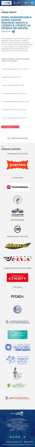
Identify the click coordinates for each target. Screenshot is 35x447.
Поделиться (10, 127)
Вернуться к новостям (19, 138)
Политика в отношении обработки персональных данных (17, 444)
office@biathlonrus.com (19, 430)
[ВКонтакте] (13, 31)
